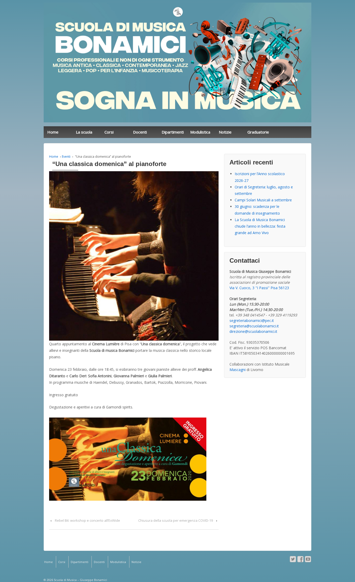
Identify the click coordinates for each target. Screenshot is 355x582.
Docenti (140, 132)
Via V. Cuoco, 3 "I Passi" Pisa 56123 (259, 287)
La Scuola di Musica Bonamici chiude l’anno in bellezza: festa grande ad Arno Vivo (260, 226)
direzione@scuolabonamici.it (253, 331)
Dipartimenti (173, 132)
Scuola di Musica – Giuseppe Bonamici (80, 580)
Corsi (109, 132)
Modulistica (200, 132)
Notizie (225, 132)
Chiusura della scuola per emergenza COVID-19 (175, 520)
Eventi (66, 156)
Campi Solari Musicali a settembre (263, 199)
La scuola (84, 132)
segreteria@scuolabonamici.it (254, 325)
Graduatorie (258, 132)
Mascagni (237, 369)
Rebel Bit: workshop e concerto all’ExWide (87, 520)
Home (52, 132)
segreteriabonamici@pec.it (251, 320)
